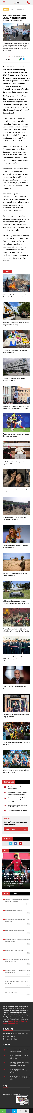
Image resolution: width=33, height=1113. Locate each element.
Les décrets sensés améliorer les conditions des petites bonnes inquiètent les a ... (17, 961)
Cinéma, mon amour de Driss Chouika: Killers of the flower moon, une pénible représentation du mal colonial (17, 799)
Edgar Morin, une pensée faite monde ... (17, 912)
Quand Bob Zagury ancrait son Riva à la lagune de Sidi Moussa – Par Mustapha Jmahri (20, 1077)
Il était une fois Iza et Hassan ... (17, 993)
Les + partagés (14, 893)
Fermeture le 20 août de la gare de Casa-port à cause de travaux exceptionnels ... (17, 972)
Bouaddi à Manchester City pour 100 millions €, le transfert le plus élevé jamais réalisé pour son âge (15, 876)
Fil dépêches (6, 1045)
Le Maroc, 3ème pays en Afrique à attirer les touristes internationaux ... (17, 983)
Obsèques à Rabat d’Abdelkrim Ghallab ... (17, 951)
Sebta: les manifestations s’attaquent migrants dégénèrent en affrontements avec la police (19, 1057)
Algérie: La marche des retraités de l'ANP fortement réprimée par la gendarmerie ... (17, 902)
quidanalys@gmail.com (11, 1039)
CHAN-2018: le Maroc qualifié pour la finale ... (17, 932)
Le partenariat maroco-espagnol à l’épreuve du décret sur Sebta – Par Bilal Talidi (18, 1070)
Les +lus (6, 893)
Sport (5, 850)
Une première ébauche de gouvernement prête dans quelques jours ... (17, 922)
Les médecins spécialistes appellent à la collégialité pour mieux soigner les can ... (17, 942)
